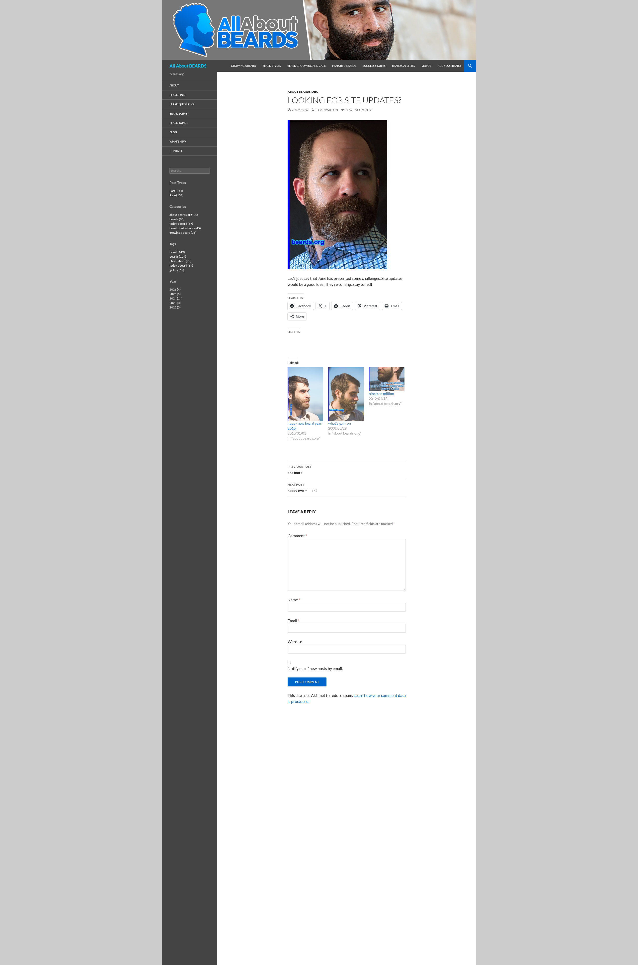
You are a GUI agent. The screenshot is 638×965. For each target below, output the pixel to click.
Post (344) (176, 191)
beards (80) (176, 219)
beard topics (178, 122)
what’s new (177, 141)
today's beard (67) (181, 223)
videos (426, 65)
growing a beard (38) (182, 232)
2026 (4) (175, 289)
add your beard (449, 65)
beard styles (271, 65)
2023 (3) (175, 303)
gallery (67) (176, 270)
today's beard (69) (181, 265)
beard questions (181, 104)
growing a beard (243, 65)
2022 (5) (175, 307)
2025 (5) (175, 294)
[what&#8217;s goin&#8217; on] (346, 394)
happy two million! (302, 488)
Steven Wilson (326, 110)
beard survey (179, 113)
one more (300, 470)
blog (173, 132)
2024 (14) (175, 298)
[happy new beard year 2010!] (305, 394)
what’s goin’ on (339, 423)
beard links (177, 94)
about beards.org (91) (183, 215)
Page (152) (176, 195)
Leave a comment (359, 110)
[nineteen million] (386, 379)
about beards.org (303, 91)
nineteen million (381, 393)
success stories (374, 65)
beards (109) (177, 256)
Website (295, 641)
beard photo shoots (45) (185, 228)
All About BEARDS (188, 66)
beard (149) (177, 252)
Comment (297, 535)
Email (293, 620)
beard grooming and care (306, 65)
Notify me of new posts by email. (315, 668)
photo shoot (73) (180, 261)
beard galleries (403, 65)
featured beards (344, 65)
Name (294, 599)
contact (175, 150)
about (174, 85)
